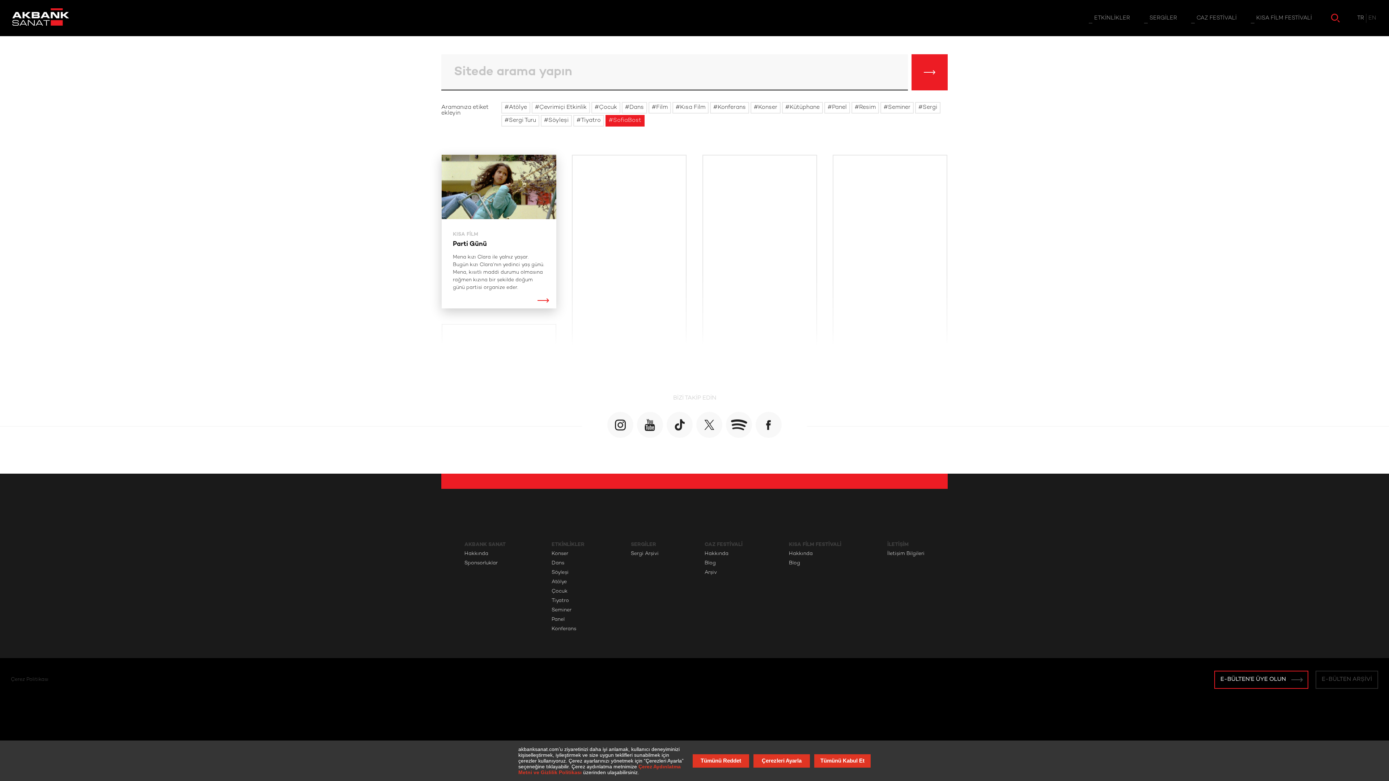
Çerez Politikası (29, 679)
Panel (558, 619)
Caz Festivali (724, 544)
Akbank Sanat (485, 544)
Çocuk (560, 591)
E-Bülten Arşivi (1347, 680)
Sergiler (643, 544)
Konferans (564, 629)
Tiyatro (560, 600)
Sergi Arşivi (645, 553)
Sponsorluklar (481, 563)
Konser (560, 553)
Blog (710, 563)
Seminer (562, 610)
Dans (558, 563)
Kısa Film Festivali (815, 544)
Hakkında (476, 553)
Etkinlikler (568, 544)
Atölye (559, 582)
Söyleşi (560, 572)
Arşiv (711, 572)
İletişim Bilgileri (906, 553)
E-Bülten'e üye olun (1253, 680)
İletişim (898, 544)
